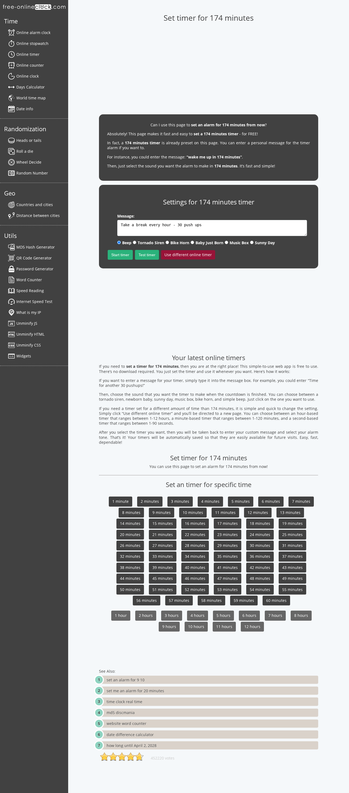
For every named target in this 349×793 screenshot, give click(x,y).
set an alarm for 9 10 (126, 679)
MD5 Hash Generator (35, 247)
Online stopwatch (32, 43)
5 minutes (240, 501)
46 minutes (195, 578)
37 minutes (292, 556)
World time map (31, 97)
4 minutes (210, 501)
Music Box (239, 242)
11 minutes (225, 512)
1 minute (120, 501)
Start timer (120, 255)
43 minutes (292, 567)
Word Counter (29, 279)
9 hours (169, 626)
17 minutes (227, 523)
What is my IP (28, 312)
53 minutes (227, 589)
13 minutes (290, 512)
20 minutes (130, 534)
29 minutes (227, 545)
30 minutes (260, 545)
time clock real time (124, 701)
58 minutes (211, 600)
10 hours (196, 626)
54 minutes (260, 589)
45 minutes (162, 578)
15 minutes (162, 523)
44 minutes (130, 578)
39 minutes (162, 567)
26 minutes (130, 545)
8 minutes (131, 512)
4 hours (197, 615)
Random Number (32, 173)
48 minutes (260, 578)
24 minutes (260, 534)
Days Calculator (30, 87)
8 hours (301, 615)
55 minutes (292, 589)
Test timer (147, 255)
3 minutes (180, 501)
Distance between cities (38, 215)
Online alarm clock (33, 32)
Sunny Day (265, 242)
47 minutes (227, 578)
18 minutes (260, 523)
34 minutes (195, 556)
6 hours (249, 615)
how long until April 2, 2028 (132, 745)
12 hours (252, 626)
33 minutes (162, 556)
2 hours (146, 615)
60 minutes (276, 600)
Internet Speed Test (34, 301)
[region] (208, 65)
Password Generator (34, 268)
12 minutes (258, 512)
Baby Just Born (209, 242)
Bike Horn (179, 242)
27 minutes (162, 545)
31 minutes (292, 545)
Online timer (28, 54)
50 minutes (130, 589)
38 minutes (130, 567)
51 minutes (162, 589)
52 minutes (195, 589)
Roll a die (24, 151)
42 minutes (260, 567)
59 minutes (244, 600)
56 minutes (146, 600)
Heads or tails (28, 140)
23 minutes (227, 534)
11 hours (224, 626)
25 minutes (292, 534)
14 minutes (130, 523)
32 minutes (130, 556)
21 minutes (162, 534)
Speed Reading (30, 290)
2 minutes (150, 501)
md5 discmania (121, 712)
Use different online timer (188, 254)
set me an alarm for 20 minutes (135, 690)
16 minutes (195, 523)
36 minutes (260, 556)
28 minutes (195, 545)
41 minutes (227, 567)
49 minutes (292, 578)
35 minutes (227, 556)
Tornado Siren (151, 242)
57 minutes (179, 600)
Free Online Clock (34, 7)
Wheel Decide (28, 162)
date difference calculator (130, 734)
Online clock (27, 76)
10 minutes (193, 512)
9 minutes (161, 512)
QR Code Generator (34, 258)
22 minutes (195, 534)
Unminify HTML (30, 334)
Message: (125, 216)
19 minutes (292, 523)
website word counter (126, 723)
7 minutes (301, 501)
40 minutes (195, 567)
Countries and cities (34, 204)
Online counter (30, 65)
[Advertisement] (208, 311)
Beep (126, 242)
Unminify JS (26, 323)
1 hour (121, 615)
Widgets (23, 356)
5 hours (223, 615)
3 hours (172, 615)
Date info (24, 108)
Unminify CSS (28, 345)
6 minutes (271, 501)
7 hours (275, 615)
